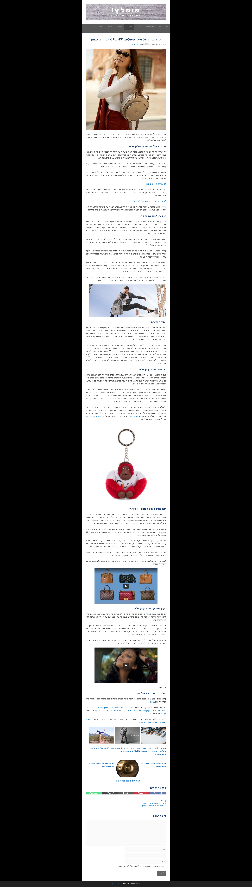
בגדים (110, 27)
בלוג (94, 27)
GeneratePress (117, 884)
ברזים (140, 27)
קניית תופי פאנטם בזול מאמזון (128, 781)
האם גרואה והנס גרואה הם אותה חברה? (153, 765)
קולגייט (89, 719)
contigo (163, 714)
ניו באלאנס (130, 711)
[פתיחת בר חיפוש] (84, 27)
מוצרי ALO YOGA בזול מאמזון (102, 748)
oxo (111, 711)
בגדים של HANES (121, 708)
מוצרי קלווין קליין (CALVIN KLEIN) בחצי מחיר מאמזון (127, 749)
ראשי (166, 27)
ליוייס (164, 711)
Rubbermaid (103, 711)
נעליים (120, 27)
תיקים (130, 27)
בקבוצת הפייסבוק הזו (94, 416)
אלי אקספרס (150, 27)
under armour (91, 708)
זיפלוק (154, 722)
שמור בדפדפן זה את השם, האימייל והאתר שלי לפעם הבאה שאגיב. (139, 866)
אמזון (159, 27)
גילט (149, 722)
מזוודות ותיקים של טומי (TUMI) (153, 803)
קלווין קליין (108, 708)
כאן (151, 702)
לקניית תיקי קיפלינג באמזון (156, 184)
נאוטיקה (139, 711)
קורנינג (94, 711)
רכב (100, 27)
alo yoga (146, 711)
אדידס (100, 708)
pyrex (116, 711)
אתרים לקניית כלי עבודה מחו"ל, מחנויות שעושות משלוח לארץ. (153, 751)
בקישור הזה (133, 416)
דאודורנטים (162, 722)
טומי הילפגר (156, 711)
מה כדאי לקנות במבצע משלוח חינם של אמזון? (101, 765)
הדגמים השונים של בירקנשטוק (153, 806)
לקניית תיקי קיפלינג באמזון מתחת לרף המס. (149, 201)
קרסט (144, 722)
